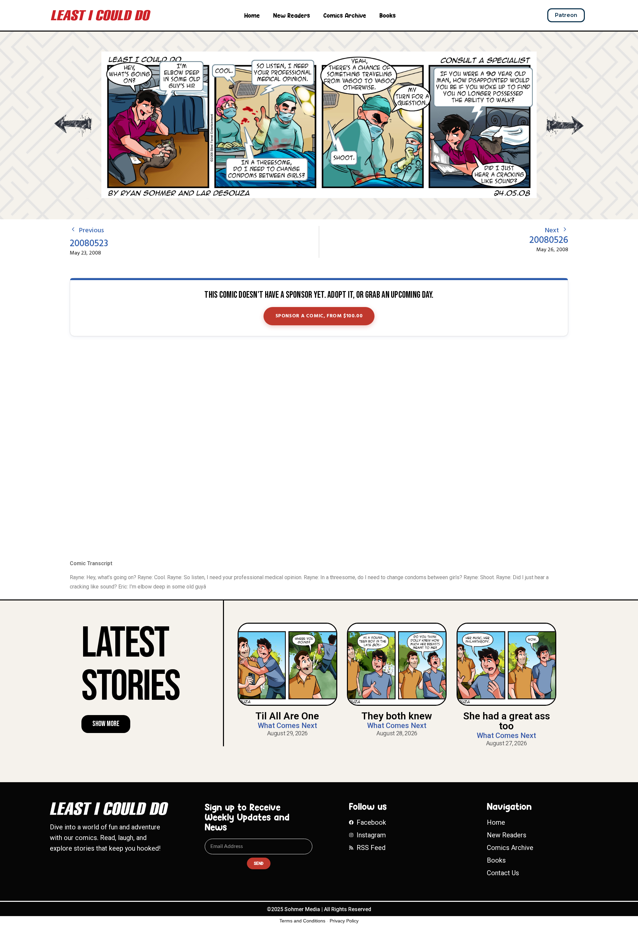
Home (252, 15)
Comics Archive (344, 15)
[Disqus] (319, 449)
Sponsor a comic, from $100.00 (319, 316)
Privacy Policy (344, 920)
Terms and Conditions (302, 920)
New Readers (291, 15)
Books (387, 15)
